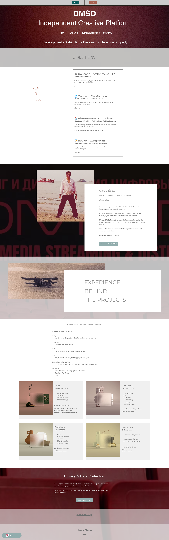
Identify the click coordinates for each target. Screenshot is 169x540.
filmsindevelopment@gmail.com (132, 409)
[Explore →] (78, 152)
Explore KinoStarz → (96, 130)
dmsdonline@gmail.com (62, 405)
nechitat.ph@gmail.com (61, 448)
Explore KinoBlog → (81, 130)
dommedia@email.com (129, 447)
